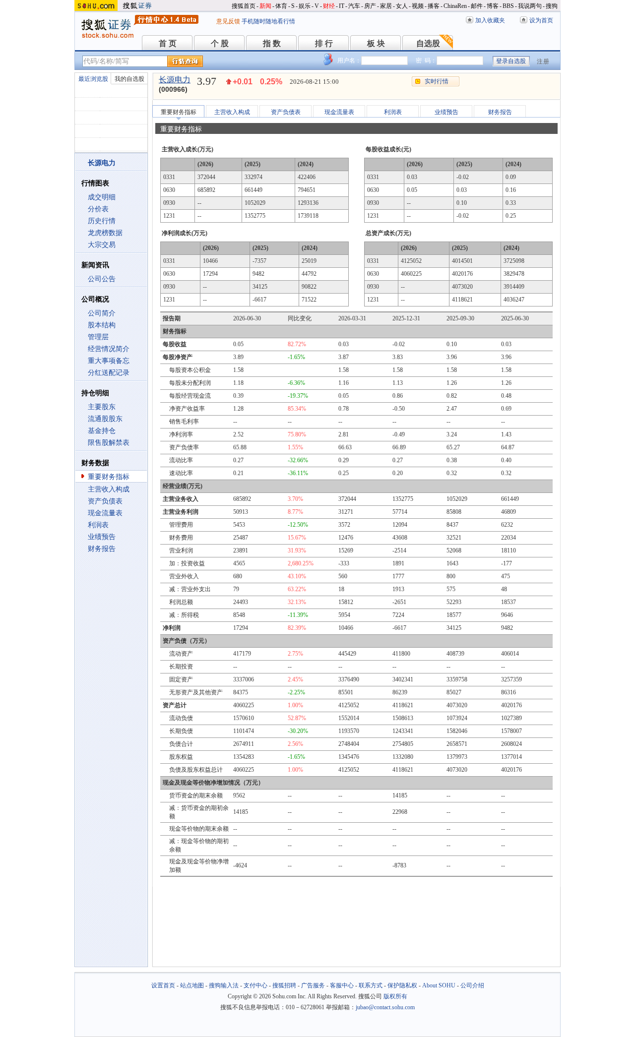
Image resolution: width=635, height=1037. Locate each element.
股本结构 (102, 325)
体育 (281, 5)
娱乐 (305, 5)
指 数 (272, 43)
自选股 (428, 43)
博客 (493, 5)
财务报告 (102, 548)
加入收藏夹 (490, 20)
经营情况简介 (108, 349)
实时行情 (436, 81)
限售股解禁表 (108, 442)
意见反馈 (228, 21)
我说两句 (530, 5)
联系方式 (370, 985)
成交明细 (102, 197)
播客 (434, 5)
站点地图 (192, 985)
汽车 (354, 5)
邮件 (477, 5)
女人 (402, 5)
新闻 (265, 5)
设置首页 (163, 985)
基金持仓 (102, 430)
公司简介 (102, 313)
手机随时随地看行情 (268, 21)
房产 (370, 5)
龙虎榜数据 (105, 233)
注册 (543, 61)
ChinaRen (455, 5)
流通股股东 (105, 419)
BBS (508, 5)
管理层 (98, 337)
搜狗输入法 (224, 985)
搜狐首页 (243, 5)
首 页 (168, 43)
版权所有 (395, 996)
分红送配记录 (108, 372)
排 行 (324, 43)
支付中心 (255, 985)
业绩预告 (102, 537)
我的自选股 (129, 78)
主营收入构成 (108, 489)
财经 (329, 5)
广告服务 (313, 985)
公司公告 (102, 279)
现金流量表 (105, 513)
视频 (418, 5)
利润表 (98, 525)
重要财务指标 (108, 477)
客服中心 (342, 985)
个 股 (220, 43)
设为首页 (541, 20)
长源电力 (174, 79)
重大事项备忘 (108, 361)
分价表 (98, 209)
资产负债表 (105, 501)
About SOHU (438, 985)
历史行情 (102, 221)
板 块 (376, 43)
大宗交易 (102, 244)
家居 (386, 5)
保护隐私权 (402, 985)
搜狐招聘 (284, 985)
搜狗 (552, 5)
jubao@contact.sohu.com (385, 1007)
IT (341, 5)
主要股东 (102, 407)
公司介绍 (472, 985)
